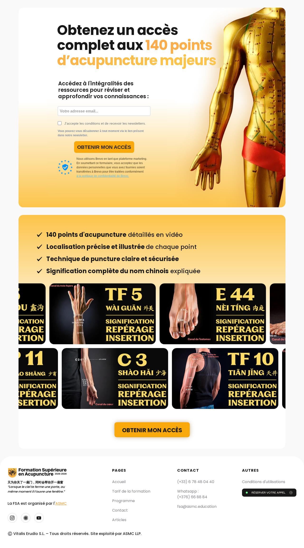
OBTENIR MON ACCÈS (104, 147)
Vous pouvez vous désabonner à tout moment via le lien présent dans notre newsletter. (101, 133)
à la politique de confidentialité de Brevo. (102, 176)
